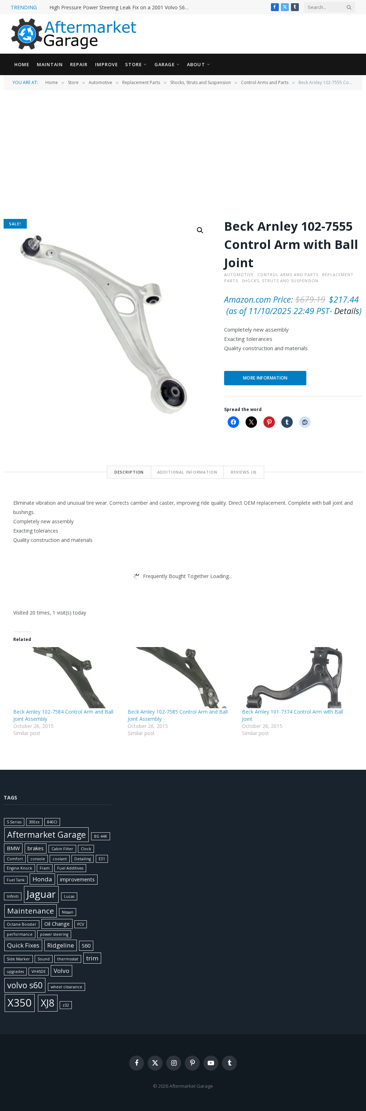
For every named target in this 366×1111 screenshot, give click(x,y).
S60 (86, 945)
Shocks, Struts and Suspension (200, 82)
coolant (60, 858)
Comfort (15, 858)
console (37, 858)
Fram (45, 868)
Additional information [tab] (187, 472)
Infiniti (13, 896)
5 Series (14, 821)
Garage (164, 64)
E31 (102, 858)
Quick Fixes (23, 945)
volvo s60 (25, 985)
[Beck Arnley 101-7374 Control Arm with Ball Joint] (295, 677)
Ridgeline (60, 945)
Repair (79, 64)
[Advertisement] (183, 154)
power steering (54, 934)
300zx (34, 821)
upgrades (15, 971)
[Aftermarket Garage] (75, 34)
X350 (20, 1002)
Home (21, 64)
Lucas (69, 896)
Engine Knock (19, 868)
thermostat (67, 958)
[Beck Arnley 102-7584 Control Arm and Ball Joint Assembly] (66, 677)
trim (92, 958)
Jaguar (41, 894)
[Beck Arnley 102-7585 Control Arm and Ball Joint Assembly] (181, 677)
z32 (66, 1005)
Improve (106, 64)
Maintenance (30, 911)
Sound (44, 958)
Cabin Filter (62, 848)
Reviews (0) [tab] (244, 472)
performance (20, 934)
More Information (265, 378)
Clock (86, 848)
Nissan (67, 912)
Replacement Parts (141, 82)
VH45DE (38, 971)
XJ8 (48, 1002)
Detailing (82, 858)
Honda (42, 879)
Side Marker (18, 958)
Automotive (100, 82)
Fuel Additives (70, 868)
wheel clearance (66, 986)
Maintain (50, 64)
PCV (80, 924)
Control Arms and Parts (264, 82)
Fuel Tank (16, 879)
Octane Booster (21, 924)
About (196, 64)
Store (133, 64)
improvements (77, 879)
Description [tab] (129, 472)
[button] (200, 230)
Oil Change (57, 923)
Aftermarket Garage (46, 834)
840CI (52, 821)
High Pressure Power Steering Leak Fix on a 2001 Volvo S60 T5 (120, 7)
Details (346, 311)
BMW (13, 848)
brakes (36, 848)
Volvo (61, 970)
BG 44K (100, 836)
